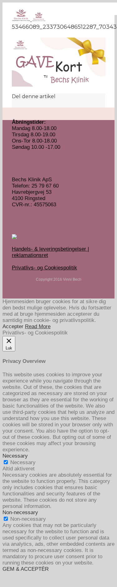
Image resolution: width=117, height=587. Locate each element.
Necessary (23, 462)
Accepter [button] (12, 326)
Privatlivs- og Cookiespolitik (44, 268)
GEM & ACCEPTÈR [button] (25, 569)
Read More (38, 326)
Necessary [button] (15, 456)
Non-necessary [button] (20, 512)
